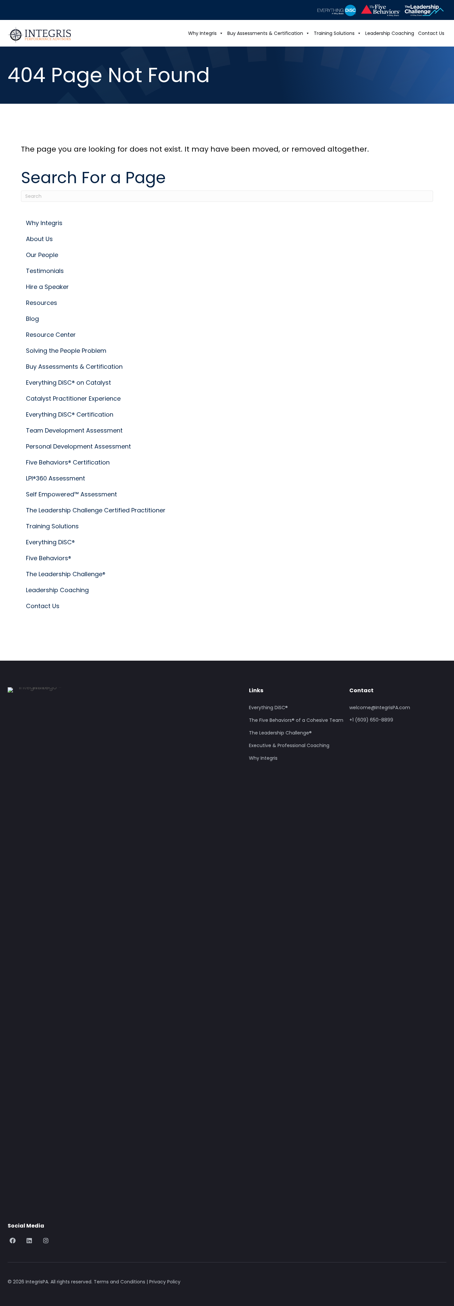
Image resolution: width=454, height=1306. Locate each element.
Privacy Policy (164, 1281)
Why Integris (202, 33)
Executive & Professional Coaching (289, 746)
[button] (13, 1240)
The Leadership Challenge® (280, 733)
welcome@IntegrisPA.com (379, 707)
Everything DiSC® (268, 708)
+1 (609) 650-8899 (371, 720)
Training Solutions (334, 33)
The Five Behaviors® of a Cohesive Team (296, 720)
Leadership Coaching (389, 33)
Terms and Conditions (119, 1281)
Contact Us (431, 33)
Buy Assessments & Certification (265, 33)
